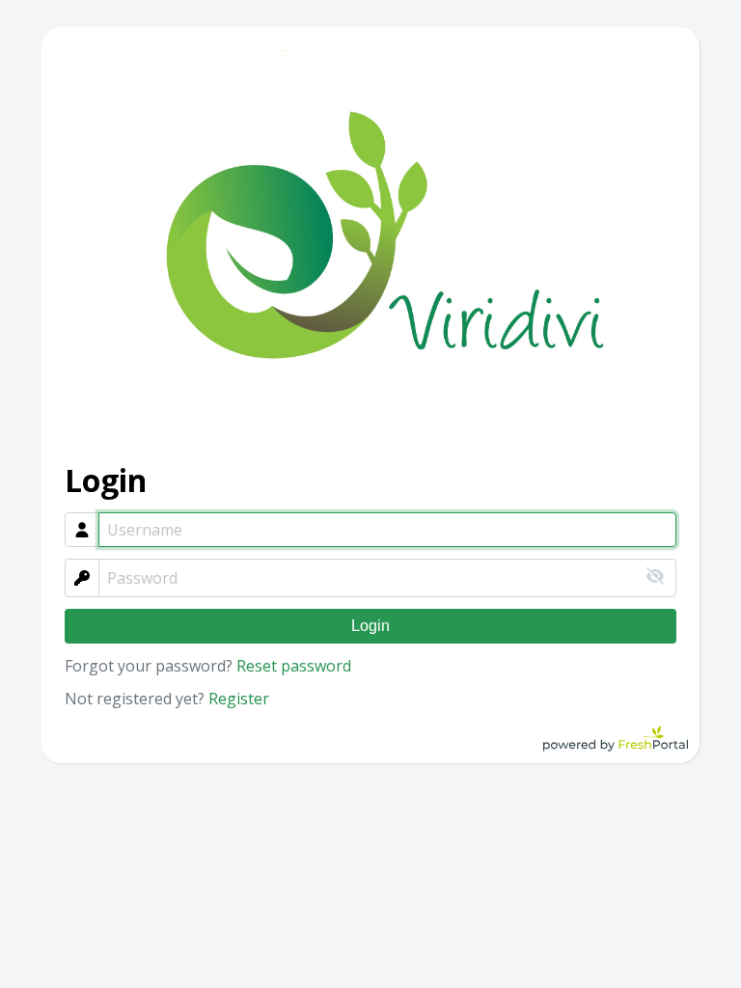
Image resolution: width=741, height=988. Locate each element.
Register (238, 698)
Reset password (293, 665)
